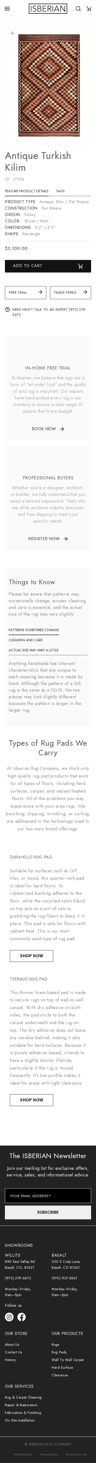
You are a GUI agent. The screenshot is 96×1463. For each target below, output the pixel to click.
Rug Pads (59, 1352)
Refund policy (23, 1454)
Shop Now (31, 956)
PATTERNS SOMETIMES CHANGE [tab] (34, 629)
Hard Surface (62, 1367)
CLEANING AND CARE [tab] (26, 640)
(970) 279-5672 (18, 1278)
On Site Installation (19, 1420)
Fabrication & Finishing (23, 1412)
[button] (7, 8)
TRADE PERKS (65, 292)
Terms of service (76, 1454)
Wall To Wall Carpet (68, 1359)
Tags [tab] (60, 191)
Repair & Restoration (21, 1405)
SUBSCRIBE (48, 1212)
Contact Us (13, 1352)
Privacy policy (49, 1454)
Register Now (44, 539)
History (10, 1359)
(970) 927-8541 (64, 1278)
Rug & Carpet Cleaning (23, 1397)
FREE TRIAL (18, 292)
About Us (12, 1344)
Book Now (44, 429)
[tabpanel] (48, 218)
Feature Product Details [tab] (26, 191)
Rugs (55, 1344)
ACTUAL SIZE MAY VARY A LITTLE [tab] (33, 650)
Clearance (60, 1375)
